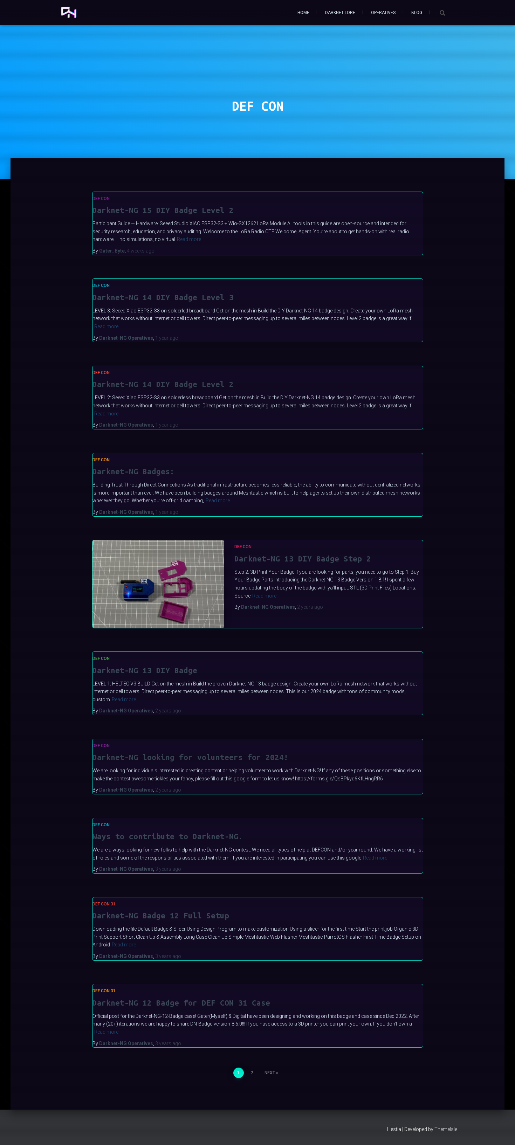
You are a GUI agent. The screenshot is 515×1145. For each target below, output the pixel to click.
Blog (416, 12)
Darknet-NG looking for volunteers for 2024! (190, 757)
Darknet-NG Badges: (133, 471)
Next (270, 1072)
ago (140, 251)
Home (303, 12)
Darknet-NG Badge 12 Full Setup (160, 915)
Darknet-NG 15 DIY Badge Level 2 (163, 210)
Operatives (383, 12)
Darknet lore (340, 12)
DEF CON (101, 198)
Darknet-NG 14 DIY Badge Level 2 (163, 384)
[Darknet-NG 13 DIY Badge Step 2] (158, 584)
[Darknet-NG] (69, 12)
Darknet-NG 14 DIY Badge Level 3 (163, 297)
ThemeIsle (445, 1129)
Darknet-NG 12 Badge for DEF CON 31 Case (181, 1002)
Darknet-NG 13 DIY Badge (144, 670)
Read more (189, 239)
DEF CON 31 (104, 904)
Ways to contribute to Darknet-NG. (167, 836)
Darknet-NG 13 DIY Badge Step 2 (302, 558)
